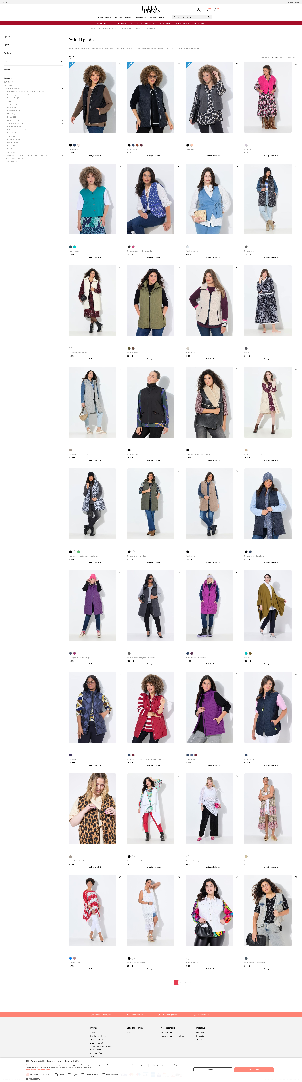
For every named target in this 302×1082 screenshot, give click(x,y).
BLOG (161, 17)
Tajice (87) (10, 101)
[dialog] (151, 1070)
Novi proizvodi (166, 1032)
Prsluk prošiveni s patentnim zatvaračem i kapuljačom (146, 759)
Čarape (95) (11, 152)
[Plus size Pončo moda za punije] (271, 305)
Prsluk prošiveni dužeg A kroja (79, 657)
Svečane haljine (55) (14, 111)
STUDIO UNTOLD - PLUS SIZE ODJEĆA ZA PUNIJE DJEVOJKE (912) (26, 155)
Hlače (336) (11, 114)
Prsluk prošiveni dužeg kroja (78, 454)
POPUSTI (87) (8, 85)
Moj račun (199, 12)
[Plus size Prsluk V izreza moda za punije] (95, 204)
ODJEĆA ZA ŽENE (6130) (12, 88)
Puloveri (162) (11, 133)
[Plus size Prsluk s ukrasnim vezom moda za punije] (154, 915)
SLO (7, 2)
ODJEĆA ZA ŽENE (104, 17)
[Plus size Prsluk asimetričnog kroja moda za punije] (154, 813)
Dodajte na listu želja (120, 64)
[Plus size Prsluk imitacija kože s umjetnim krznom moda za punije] (213, 407)
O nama (93, 1032)
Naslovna (92, 29)
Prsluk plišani (190, 149)
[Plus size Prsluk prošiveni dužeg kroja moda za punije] (95, 407)
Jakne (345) (11, 146)
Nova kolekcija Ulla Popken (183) (18, 95)
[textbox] (190, 17)
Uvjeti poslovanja (97, 1039)
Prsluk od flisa (190, 352)
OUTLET (153, 17)
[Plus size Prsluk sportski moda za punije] (154, 407)
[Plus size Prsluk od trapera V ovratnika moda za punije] (271, 915)
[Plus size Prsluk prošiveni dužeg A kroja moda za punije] (95, 610)
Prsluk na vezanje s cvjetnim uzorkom (140, 251)
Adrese (199, 1039)
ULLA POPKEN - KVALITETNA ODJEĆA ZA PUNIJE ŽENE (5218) (25, 92)
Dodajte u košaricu (95, 156)
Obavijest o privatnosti (99, 1036)
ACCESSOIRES (141, 17)
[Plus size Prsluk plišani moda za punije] (213, 102)
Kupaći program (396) (14, 127)
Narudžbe (200, 1036)
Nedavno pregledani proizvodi (173, 1036)
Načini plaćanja (96, 1050)
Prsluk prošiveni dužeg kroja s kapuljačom (83, 556)
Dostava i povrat (96, 1043)
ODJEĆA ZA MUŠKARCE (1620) (14, 158)
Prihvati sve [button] (254, 1070)
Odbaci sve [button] (212, 1070)
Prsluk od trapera (192, 251)
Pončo (246, 352)
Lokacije (297, 2)
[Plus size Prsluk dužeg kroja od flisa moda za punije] (95, 305)
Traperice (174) (12, 104)
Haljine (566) (11, 107)
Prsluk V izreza (74, 251)
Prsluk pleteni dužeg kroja (253, 454)
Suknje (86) (11, 136)
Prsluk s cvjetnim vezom (252, 861)
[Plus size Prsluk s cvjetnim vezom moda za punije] (271, 813)
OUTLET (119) (8, 82)
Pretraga (209, 17)
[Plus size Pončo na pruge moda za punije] (95, 915)
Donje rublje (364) (13, 120)
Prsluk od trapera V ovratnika (254, 962)
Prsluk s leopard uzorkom (77, 861)
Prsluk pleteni (249, 149)
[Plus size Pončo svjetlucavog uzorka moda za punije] (213, 813)
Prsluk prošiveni (74, 149)
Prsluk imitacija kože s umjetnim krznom (200, 454)
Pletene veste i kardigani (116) (17, 130)
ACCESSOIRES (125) (10, 162)
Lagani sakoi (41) (12, 143)
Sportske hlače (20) (13, 98)
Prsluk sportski (132, 454)
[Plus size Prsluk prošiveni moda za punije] (95, 102)
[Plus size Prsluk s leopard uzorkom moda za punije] (95, 813)
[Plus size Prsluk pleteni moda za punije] (271, 102)
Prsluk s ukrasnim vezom (136, 962)
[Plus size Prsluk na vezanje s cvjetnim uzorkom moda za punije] (154, 204)
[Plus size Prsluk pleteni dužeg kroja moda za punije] (271, 407)
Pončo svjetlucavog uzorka (195, 861)
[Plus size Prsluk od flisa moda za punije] (213, 305)
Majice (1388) (11, 117)
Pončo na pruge (74, 962)
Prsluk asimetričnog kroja (136, 861)
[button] (107, 1069)
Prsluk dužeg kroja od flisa (78, 352)
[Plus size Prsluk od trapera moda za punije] (213, 204)
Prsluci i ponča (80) (13, 139)
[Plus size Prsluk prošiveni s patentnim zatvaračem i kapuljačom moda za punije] (154, 712)
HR (3, 2)
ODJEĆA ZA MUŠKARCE (123, 17)
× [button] (299, 1060)
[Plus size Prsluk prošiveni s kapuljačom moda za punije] (154, 508)
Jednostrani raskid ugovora (100, 1046)
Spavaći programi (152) (15, 123)
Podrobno (87, 1067)
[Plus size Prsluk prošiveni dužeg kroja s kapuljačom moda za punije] (95, 508)
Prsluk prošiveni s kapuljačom (137, 556)
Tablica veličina (96, 1053)
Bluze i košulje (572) (13, 149)
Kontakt (290, 2)
